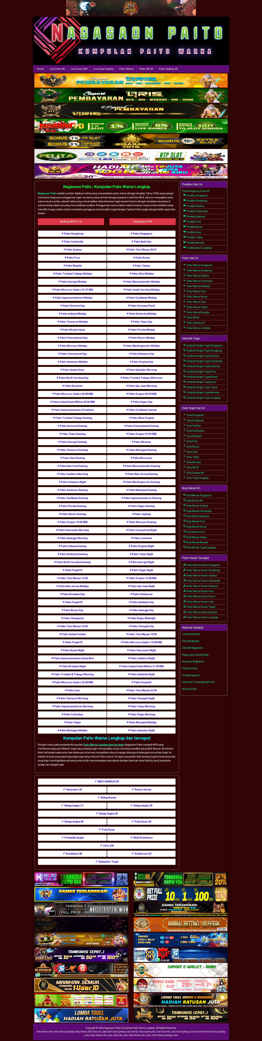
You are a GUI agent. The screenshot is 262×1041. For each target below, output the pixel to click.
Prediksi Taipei (194, 237)
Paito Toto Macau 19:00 (143, 634)
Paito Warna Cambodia (199, 281)
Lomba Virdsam (191, 634)
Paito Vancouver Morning (73, 530)
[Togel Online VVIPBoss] (131, 80)
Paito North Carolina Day (73, 377)
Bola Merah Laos (195, 531)
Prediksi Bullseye (195, 216)
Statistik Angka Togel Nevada (202, 392)
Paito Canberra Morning (73, 474)
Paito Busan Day (73, 610)
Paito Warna (126, 69)
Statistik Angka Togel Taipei (202, 387)
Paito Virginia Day (142, 361)
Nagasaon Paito (47, 193)
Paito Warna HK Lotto (101, 1035)
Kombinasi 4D (73, 853)
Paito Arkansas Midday (74, 361)
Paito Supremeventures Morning (73, 706)
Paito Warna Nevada (197, 312)
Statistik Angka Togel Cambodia (204, 361)
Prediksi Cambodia (196, 211)
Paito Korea (143, 257)
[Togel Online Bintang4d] (81, 955)
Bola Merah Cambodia (198, 511)
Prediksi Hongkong (196, 200)
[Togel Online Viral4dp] (131, 171)
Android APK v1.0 (71, 221)
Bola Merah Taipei (196, 537)
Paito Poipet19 (74, 642)
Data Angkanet (190, 641)
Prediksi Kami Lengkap (199, 247)
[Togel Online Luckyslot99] (181, 894)
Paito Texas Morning (142, 706)
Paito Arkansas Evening (74, 490)
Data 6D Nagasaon (192, 647)
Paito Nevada (74, 265)
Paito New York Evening (74, 466)
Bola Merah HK (194, 500)
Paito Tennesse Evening (74, 450)
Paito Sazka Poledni (74, 634)
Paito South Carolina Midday (143, 289)
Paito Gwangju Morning (74, 538)
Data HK (97, 1031)
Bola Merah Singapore (198, 495)
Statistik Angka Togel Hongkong (204, 350)
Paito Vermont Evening (73, 426)
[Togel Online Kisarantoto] (131, 141)
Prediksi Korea (194, 226)
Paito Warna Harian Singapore (203, 565)
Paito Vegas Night (142, 570)
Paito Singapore (142, 233)
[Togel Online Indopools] (181, 985)
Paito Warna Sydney (197, 275)
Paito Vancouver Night (142, 650)
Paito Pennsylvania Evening (142, 426)
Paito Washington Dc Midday (142, 345)
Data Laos (192, 451)
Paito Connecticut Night (143, 530)
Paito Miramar (142, 442)
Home (40, 69)
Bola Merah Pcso (195, 521)
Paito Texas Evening (74, 434)
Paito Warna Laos (196, 301)
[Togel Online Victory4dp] (81, 894)
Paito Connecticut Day (73, 353)
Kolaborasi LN (142, 853)
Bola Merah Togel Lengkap (201, 547)
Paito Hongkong (73, 233)
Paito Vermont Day (74, 305)
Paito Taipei (73, 722)
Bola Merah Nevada (197, 542)
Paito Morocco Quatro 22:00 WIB (73, 682)
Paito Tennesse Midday (74, 321)
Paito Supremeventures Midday (73, 297)
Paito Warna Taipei (196, 307)
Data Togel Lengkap (197, 478)
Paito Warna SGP (83, 1031)
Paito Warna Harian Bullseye (202, 586)
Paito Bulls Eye (142, 241)
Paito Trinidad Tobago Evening (73, 418)
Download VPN (142, 221)
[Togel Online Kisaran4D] (131, 126)
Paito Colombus (73, 714)
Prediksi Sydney (195, 206)
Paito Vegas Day (142, 401)
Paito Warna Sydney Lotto (165, 1035)
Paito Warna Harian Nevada (201, 612)
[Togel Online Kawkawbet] (81, 909)
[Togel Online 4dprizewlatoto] (81, 985)
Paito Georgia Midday (74, 281)
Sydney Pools (189, 668)
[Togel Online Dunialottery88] (181, 924)
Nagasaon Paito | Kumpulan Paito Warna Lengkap (106, 186)
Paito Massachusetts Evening (142, 466)
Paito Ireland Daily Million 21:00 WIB (142, 666)
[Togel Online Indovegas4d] (181, 1015)
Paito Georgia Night (142, 562)
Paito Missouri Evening (142, 522)
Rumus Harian (142, 789)
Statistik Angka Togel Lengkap (203, 397)
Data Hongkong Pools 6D (196, 191)
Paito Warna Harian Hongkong (203, 570)
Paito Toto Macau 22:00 (143, 690)
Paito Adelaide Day (142, 602)
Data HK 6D (192, 467)
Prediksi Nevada (195, 242)
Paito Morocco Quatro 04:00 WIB (73, 393)
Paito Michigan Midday (73, 730)
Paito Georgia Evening (73, 442)
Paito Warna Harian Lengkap (202, 617)
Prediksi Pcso (193, 221)
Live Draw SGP (79, 69)
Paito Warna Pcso (196, 291)
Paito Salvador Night (142, 730)
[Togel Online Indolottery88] (181, 955)
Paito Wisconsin (142, 458)
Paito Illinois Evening (73, 514)
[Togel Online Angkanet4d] (181, 970)
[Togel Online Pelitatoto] (131, 156)
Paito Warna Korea (196, 296)
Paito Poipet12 (74, 570)
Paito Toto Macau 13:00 (74, 578)
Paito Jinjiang (142, 514)
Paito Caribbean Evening (73, 498)
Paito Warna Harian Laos (200, 601)
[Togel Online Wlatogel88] (81, 970)
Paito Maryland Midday (142, 722)
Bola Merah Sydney (197, 505)
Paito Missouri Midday (73, 345)
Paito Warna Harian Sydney (201, 575)
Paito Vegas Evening (142, 506)
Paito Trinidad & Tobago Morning (74, 674)
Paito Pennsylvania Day (74, 337)
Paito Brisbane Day (73, 594)
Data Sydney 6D (195, 472)
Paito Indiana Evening (73, 546)
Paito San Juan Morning (143, 385)
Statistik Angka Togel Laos (201, 382)
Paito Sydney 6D (168, 69)
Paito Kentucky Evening (74, 554)
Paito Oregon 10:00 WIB (74, 522)
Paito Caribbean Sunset (142, 409)
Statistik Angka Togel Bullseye (203, 366)
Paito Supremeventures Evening (142, 498)
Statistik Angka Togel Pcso (201, 371)
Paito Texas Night (142, 554)
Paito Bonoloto (74, 385)
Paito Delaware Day (142, 353)
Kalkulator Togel (108, 861)
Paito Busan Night (73, 650)
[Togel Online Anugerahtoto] (181, 939)
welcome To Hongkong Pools (198, 682)
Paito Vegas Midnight (142, 618)
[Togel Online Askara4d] (81, 939)
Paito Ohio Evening (74, 458)
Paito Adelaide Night (142, 674)
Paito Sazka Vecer (73, 369)
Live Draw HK (57, 69)
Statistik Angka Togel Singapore (204, 345)
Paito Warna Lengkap (198, 328)
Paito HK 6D (146, 69)
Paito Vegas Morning (142, 714)
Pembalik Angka (74, 837)
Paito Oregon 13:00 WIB (142, 578)
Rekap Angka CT (74, 805)
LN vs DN (108, 845)
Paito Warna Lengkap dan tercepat (103, 744)
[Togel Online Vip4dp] (181, 909)
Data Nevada (193, 462)
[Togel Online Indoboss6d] (181, 879)
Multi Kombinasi (143, 837)
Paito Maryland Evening (143, 490)
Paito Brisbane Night (73, 666)
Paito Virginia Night (142, 546)
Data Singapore (195, 415)
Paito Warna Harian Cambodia (203, 580)
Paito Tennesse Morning (73, 698)
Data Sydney (193, 425)
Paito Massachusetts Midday (142, 281)
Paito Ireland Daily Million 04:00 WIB (73, 401)
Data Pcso (192, 441)
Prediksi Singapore (196, 195)
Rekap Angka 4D (74, 821)
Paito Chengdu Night (142, 698)
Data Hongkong (195, 420)
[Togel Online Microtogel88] (81, 879)
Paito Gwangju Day (143, 610)
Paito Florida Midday (142, 329)
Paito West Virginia (142, 418)
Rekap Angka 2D (108, 813)
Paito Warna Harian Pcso (200, 591)
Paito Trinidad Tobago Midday (73, 273)
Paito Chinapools (73, 618)
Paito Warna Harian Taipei (200, 606)
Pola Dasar (108, 829)
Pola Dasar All (142, 821)
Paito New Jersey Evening (142, 474)
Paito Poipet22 (142, 682)
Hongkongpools (191, 675)
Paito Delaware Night (73, 482)
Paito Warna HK (45, 1031)
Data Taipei (192, 457)
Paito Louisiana (142, 538)
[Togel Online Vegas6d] (81, 924)
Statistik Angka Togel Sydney (202, 356)
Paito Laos (73, 690)
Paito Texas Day (142, 321)
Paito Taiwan (142, 265)
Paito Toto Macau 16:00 (74, 626)
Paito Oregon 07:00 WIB (142, 434)
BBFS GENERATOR (108, 781)
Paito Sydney (73, 249)
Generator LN (74, 789)
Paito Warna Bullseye (198, 286)
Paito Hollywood (142, 594)
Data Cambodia (195, 430)
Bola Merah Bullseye (197, 516)
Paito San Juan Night (142, 586)
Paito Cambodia (73, 241)
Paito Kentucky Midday (142, 313)
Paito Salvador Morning (143, 369)
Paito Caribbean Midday (142, 297)
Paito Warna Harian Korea (200, 596)
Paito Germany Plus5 (142, 305)
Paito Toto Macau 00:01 (143, 249)
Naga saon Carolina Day (195, 654)
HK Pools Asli (189, 689)
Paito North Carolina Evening (73, 562)
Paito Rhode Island (73, 329)
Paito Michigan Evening (142, 450)
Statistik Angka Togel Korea (201, 376)
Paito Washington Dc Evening (142, 482)
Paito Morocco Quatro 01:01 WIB (73, 289)
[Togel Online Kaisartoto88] (81, 1000)
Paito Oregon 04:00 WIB (142, 393)
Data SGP (106, 1031)
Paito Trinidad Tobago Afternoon (142, 377)
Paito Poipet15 (74, 602)
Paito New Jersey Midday (74, 586)
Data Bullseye (194, 436)
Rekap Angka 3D (143, 805)
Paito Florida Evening (73, 506)
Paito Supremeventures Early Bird (74, 658)
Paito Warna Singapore (199, 265)
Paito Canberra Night (142, 658)
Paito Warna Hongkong (199, 270)
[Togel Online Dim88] (131, 96)
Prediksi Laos (193, 232)
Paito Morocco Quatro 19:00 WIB (142, 642)
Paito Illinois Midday (142, 337)
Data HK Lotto (120, 1035)
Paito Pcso (73, 257)
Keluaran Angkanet (193, 661)
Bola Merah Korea (196, 526)
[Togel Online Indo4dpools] (81, 1015)
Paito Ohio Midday (143, 273)
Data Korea (192, 446)
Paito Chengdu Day (142, 626)
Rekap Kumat (108, 797)
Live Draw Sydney (103, 69)
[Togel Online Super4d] (131, 111)
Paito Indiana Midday (73, 313)
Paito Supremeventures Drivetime (74, 409)
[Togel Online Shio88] (181, 1000)
